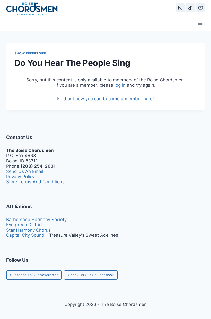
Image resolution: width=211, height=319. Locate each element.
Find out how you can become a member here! (105, 98)
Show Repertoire (30, 53)
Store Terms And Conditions (35, 181)
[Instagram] (180, 7)
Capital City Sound (25, 235)
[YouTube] (200, 7)
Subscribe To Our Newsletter (34, 275)
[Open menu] (200, 23)
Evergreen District (24, 224)
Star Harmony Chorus (28, 230)
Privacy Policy (20, 176)
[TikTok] (190, 7)
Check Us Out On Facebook (91, 275)
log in (120, 85)
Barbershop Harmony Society (36, 219)
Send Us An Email (24, 171)
